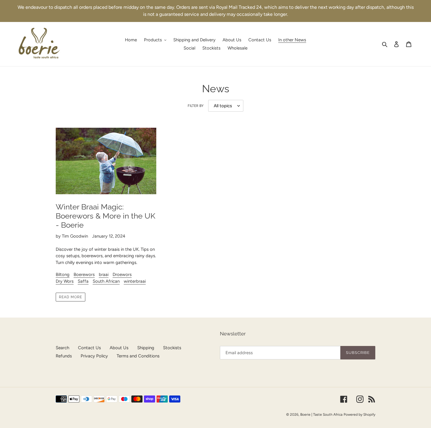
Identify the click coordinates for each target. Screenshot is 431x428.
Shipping (145, 347)
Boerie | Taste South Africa (321, 414)
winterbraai (135, 281)
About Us (119, 347)
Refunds (64, 356)
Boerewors (84, 274)
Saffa (83, 281)
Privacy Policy (94, 356)
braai (103, 274)
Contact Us (89, 347)
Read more (70, 297)
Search (62, 347)
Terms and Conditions (138, 356)
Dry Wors (65, 281)
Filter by (195, 106)
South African (106, 281)
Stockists (172, 347)
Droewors (122, 274)
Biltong (62, 274)
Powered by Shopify (359, 414)
